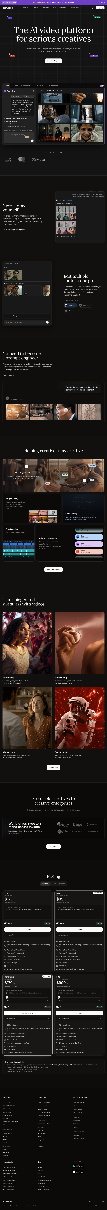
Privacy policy (8, 1206)
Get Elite (79, 1013)
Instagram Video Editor (10, 1173)
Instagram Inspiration (44, 1180)
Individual (45, 884)
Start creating (53, 846)
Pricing (54, 8)
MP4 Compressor (8, 1189)
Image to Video (7, 1115)
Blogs (39, 1173)
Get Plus (27, 929)
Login (92, 8)
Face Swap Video (78, 1138)
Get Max (79, 929)
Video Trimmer (7, 1183)
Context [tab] (41, 90)
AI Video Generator (9, 1106)
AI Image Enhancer (44, 1115)
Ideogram (41, 1127)
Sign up (100, 8)
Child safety (37, 1206)
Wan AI (5, 1143)
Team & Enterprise (59, 884)
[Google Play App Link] (88, 1166)
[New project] (61, 85)
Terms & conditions (23, 1206)
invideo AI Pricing (43, 1189)
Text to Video (7, 1112)
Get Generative (27, 1013)
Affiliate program (43, 1186)
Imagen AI (41, 1140)
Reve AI (40, 1143)
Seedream (41, 1130)
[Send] (32, 140)
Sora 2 (5, 1136)
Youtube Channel (43, 1177)
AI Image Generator (44, 1103)
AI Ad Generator (8, 1125)
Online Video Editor (9, 1167)
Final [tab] (60, 90)
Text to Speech (78, 1109)
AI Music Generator (79, 1106)
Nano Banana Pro (43, 1124)
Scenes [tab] (51, 90)
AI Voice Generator (79, 1103)
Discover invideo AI (54, 570)
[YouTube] (98, 1201)
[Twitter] (86, 1201)
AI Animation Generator (10, 1121)
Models (35, 8)
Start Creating (52, 61)
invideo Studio (8, 1162)
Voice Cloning (77, 1112)
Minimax (75, 1124)
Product (25, 8)
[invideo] (7, 1201)
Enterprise (46, 8)
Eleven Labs (76, 1120)
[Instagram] (94, 1201)
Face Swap (76, 1135)
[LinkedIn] (90, 1201)
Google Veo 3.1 (7, 1133)
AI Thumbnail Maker (44, 1112)
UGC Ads (5, 1118)
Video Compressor (9, 1186)
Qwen (39, 1136)
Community (75, 8)
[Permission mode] (29, 91)
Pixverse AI (6, 1146)
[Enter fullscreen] (102, 90)
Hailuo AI (5, 1149)
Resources (62, 8)
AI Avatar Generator (9, 1109)
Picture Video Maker (9, 1170)
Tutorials (40, 1170)
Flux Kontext (41, 1133)
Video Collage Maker (9, 1180)
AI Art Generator (43, 1106)
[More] (33, 91)
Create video (53, 768)
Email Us (40, 1167)
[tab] (6, 85)
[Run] (47, 322)
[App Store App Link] (88, 1172)
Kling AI (5, 1139)
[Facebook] (102, 1201)
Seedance (6, 1152)
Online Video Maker (9, 1177)
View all (5, 1155)
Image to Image (43, 1109)
